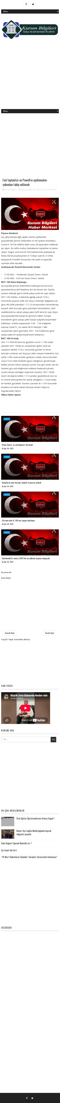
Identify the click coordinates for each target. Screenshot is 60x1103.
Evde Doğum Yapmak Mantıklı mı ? (16, 843)
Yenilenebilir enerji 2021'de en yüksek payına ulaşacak (26, 558)
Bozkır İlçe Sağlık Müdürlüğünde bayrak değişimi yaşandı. (33, 832)
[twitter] (33, 4)
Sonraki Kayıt (9, 633)
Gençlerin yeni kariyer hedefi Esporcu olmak (21, 482)
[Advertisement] (30, 76)
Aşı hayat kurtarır (9, 850)
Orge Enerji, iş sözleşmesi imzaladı (17, 444)
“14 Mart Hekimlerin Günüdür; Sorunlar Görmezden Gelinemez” (29, 857)
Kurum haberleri (50, 189)
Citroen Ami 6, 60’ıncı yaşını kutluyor (18, 520)
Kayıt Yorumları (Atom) (19, 639)
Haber (38, 189)
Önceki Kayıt (49, 633)
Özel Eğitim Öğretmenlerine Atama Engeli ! (35, 818)
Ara (53, 739)
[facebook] (26, 4)
